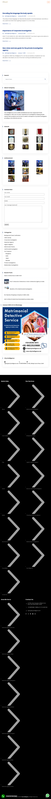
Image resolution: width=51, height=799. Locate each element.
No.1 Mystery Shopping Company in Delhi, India (16, 295)
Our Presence (7, 251)
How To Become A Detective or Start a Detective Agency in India (27, 281)
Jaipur (7, 258)
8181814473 (37, 607)
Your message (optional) (10, 205)
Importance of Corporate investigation (17, 31)
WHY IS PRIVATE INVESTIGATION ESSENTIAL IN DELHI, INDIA (19, 299)
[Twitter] (28, 614)
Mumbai (8, 260)
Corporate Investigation (10, 240)
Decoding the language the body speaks (18, 13)
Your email (7, 196)
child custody (7, 237)
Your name (7, 192)
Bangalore (8, 253)
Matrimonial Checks (9, 247)
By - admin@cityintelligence (9, 16)
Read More (5, 23)
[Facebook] (26, 614)
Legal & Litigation (8, 244)
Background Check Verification (12, 235)
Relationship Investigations (11, 265)
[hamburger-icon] (48, 2)
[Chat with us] (47, 795)
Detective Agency (9, 242)
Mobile (6, 201)
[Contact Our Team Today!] (3, 796)
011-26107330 (44, 607)
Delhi (7, 256)
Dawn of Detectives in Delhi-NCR (13, 275)
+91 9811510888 (31, 607)
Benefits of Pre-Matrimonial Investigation (21, 289)
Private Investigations (9, 263)
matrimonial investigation (11, 249)
